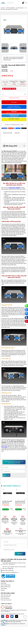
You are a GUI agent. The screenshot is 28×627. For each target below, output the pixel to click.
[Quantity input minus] (3, 94)
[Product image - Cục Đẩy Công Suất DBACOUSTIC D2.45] (20, 493)
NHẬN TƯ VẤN (6, 475)
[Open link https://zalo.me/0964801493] (17, 128)
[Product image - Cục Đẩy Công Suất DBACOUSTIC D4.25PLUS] (7, 493)
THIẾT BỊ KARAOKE (11, 7)
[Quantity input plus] (25, 94)
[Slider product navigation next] (25, 499)
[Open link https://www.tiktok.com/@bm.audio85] (24, 128)
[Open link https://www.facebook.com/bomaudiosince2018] (4, 128)
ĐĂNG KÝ (20, 553)
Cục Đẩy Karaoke (20, 7)
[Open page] (3, 3)
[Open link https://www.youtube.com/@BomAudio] (11, 128)
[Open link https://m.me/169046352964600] (26, 313)
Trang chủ (3, 7)
